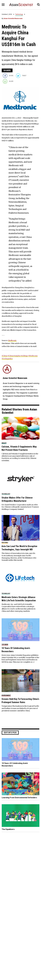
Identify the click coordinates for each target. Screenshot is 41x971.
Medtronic (12, 340)
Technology (19, 14)
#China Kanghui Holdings (18, 356)
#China (4, 356)
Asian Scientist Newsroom (13, 18)
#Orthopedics (7, 359)
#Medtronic (33, 356)
